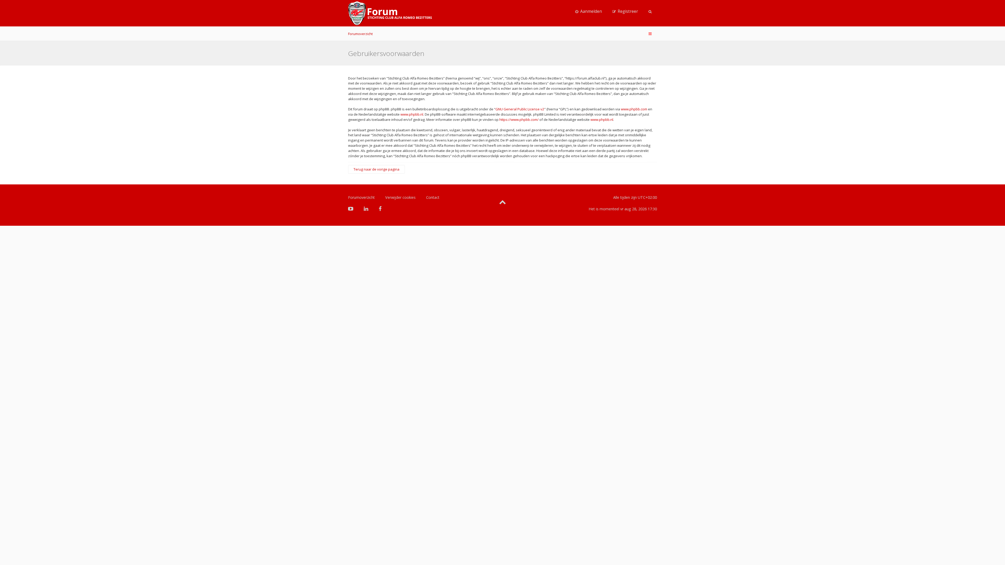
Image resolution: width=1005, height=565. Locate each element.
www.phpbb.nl (411, 114)
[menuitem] (588, 11)
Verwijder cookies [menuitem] (400, 197)
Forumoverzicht (360, 33)
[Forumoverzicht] (390, 13)
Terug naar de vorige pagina (376, 169)
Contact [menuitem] (432, 197)
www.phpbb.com (634, 109)
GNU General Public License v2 (519, 109)
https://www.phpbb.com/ (519, 119)
